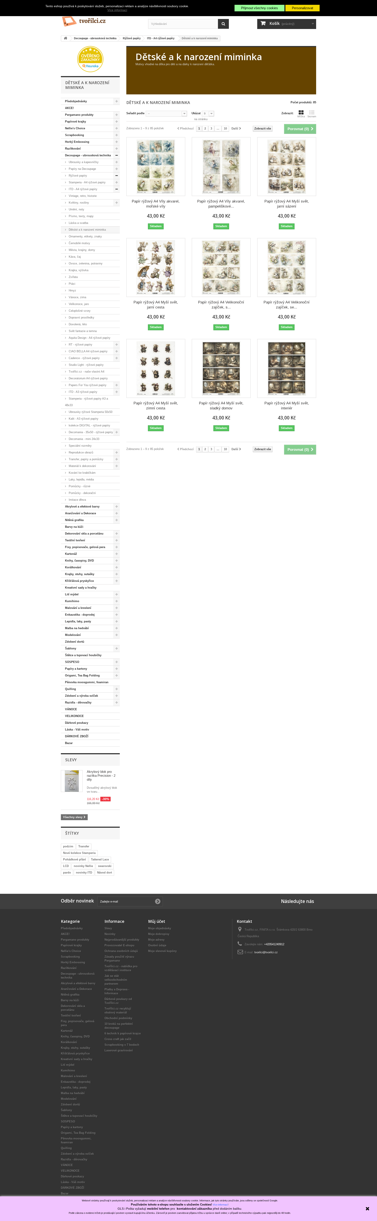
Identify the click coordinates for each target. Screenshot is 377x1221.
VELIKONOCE (74, 716)
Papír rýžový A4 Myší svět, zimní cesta (156, 405)
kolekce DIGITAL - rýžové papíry (89, 425)
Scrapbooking (74, 135)
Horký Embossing (77, 141)
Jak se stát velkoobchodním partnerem (116, 979)
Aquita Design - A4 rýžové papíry (89, 337)
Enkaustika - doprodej (80, 614)
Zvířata (73, 277)
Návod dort (104, 872)
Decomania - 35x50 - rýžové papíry (90, 432)
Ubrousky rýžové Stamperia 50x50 (90, 412)
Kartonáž (71, 553)
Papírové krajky (75, 121)
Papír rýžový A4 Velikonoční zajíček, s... (221, 304)
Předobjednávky (76, 101)
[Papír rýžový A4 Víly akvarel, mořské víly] (156, 166)
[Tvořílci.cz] (101, 19)
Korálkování (73, 567)
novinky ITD (84, 872)
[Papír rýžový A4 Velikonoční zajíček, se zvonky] (286, 267)
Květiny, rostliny (78, 202)
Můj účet (156, 921)
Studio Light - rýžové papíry (86, 364)
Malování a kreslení (78, 608)
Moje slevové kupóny (162, 951)
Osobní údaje (157, 945)
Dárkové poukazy (76, 722)
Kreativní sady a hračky (80, 587)
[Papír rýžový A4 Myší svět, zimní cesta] (156, 368)
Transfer (83, 846)
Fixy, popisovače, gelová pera (85, 547)
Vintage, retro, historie (82, 196)
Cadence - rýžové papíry (84, 358)
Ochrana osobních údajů (121, 951)
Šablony (70, 648)
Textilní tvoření (75, 540)
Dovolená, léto (77, 324)
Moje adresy (156, 939)
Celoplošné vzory (79, 310)
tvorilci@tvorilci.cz (266, 952)
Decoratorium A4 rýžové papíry (88, 378)
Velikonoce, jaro (78, 304)
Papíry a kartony (76, 668)
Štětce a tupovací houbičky (83, 655)
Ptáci (71, 283)
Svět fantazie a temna (82, 331)
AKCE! (69, 108)
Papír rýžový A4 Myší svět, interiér (286, 405)
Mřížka (301, 116)
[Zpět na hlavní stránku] (65, 38)
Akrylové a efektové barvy (82, 506)
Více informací (117, 10)
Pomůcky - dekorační (82, 493)
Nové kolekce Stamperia (79, 853)
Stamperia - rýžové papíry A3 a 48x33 (86, 402)
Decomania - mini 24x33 (83, 439)
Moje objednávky (159, 928)
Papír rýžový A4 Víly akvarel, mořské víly (156, 203)
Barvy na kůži (74, 526)
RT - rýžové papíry (80, 344)
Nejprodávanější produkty (122, 939)
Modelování (73, 635)
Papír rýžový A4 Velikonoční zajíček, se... (287, 304)
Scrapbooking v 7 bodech (122, 1044)
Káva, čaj (74, 256)
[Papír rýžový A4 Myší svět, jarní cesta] (156, 267)
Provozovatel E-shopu (119, 945)
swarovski (104, 866)
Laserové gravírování (119, 1050)
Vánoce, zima (77, 297)
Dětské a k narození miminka (87, 229)
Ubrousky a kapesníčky (83, 162)
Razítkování (73, 148)
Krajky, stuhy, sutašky (79, 574)
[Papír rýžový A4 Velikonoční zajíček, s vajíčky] (221, 267)
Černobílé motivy (79, 243)
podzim (68, 846)
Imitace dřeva (77, 499)
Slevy (71, 759)
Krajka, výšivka (78, 270)
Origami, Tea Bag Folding (82, 675)
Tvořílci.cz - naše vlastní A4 (86, 371)
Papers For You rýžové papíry (87, 385)
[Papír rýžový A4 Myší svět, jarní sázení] (286, 166)
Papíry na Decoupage (82, 168)
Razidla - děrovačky (78, 702)
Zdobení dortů (74, 641)
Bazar (69, 743)
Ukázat (196, 113)
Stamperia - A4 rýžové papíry (87, 182)
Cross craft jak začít (118, 1039)
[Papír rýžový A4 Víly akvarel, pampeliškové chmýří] (221, 166)
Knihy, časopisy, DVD (79, 560)
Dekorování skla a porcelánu (84, 533)
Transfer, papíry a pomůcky (85, 459)
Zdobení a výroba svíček (81, 695)
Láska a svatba (78, 223)
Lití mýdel (72, 594)
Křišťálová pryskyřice (79, 580)
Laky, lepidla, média (81, 479)
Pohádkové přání (74, 859)
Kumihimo (72, 601)
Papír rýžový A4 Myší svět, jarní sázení (286, 203)
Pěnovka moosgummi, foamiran (86, 682)
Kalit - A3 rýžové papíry (83, 418)
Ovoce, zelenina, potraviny (85, 263)
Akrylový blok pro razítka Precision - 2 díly (101, 775)
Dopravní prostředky (81, 317)
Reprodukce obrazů (80, 452)
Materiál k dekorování (82, 466)
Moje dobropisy (158, 934)
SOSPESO (72, 662)
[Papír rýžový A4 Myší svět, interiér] (286, 368)
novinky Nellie (83, 866)
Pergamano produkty (79, 114)
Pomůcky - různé (79, 486)
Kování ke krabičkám (82, 472)
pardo (67, 872)
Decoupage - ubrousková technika (88, 155)
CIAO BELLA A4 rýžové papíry (88, 351)
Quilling (70, 689)
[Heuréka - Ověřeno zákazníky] (90, 58)
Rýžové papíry (77, 175)
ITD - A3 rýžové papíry (82, 391)
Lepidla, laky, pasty (78, 621)
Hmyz (72, 290)
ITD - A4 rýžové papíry (82, 189)
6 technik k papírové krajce (123, 1033)
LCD (66, 866)
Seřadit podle (135, 113)
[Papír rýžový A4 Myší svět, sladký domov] (221, 368)
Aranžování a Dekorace (80, 513)
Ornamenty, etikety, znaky (85, 236)
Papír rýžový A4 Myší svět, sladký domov (221, 405)
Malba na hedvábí (77, 628)
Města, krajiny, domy (81, 250)
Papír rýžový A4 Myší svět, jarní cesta (156, 304)
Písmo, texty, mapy (81, 216)
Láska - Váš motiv (77, 729)
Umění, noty (76, 209)
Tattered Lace (100, 859)
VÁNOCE (71, 709)
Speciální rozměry (80, 445)
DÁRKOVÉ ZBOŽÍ (76, 736)
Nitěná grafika (74, 520)
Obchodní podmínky (118, 1018)
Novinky (110, 934)
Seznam (311, 116)
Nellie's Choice (75, 128)
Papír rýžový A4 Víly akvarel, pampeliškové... (221, 203)
